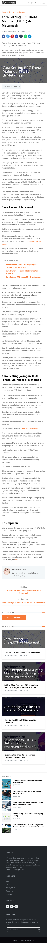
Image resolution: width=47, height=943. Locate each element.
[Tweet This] (8, 36)
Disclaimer (9, 891)
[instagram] (31, 2)
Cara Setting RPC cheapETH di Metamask (23, 277)
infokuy (18, 559)
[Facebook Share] (3, 36)
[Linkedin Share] (16, 36)
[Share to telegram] (29, 36)
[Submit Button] (38, 930)
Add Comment (14, 618)
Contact (8, 884)
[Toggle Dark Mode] (36, 3)
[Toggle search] (40, 3)
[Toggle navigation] (43, 2)
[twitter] (12, 906)
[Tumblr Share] (21, 36)
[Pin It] (12, 36)
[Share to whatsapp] (25, 36)
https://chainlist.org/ (29, 429)
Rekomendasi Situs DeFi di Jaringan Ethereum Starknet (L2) (20, 756)
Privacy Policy (10, 888)
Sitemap (9, 894)
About (8, 881)
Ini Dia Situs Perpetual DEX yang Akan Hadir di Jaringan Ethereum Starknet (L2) (22, 686)
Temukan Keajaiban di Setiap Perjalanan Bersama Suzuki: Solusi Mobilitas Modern (28, 826)
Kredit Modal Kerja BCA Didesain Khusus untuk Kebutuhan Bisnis (28, 803)
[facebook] (28, 2)
